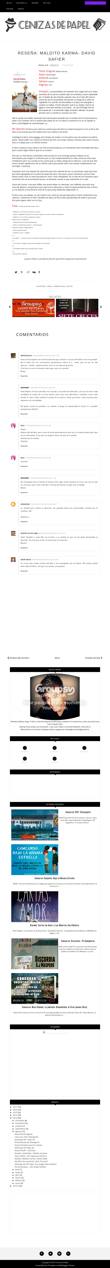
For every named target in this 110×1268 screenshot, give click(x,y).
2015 (15, 1112)
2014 (15, 1115)
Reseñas (70, 286)
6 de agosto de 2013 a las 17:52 (46, 355)
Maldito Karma (60, 286)
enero (17, 1183)
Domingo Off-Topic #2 (24, 1147)
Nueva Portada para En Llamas (28, 1145)
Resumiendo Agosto (23, 1134)
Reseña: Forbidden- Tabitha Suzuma (31, 1153)
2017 (15, 1107)
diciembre (19, 1120)
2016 (15, 1109)
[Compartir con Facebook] (38, 272)
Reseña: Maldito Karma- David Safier (31, 1158)
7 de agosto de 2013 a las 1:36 (38, 458)
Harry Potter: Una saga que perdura (31, 1156)
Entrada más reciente (19, 657)
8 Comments (67, 65)
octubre (18, 1126)
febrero (18, 1180)
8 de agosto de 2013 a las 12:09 (45, 559)
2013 (15, 1118)
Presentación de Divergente (27, 1142)
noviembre (20, 1123)
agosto (18, 1131)
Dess (23, 425)
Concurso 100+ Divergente (26, 1137)
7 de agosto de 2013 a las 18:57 (44, 504)
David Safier (41, 286)
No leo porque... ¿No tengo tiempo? (30, 1167)
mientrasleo (26, 355)
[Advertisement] (55, 636)
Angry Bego (26, 559)
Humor (50, 286)
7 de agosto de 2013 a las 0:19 (42, 388)
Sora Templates (50, 1265)
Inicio (57, 657)
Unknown (25, 504)
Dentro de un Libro (29, 533)
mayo (17, 1172)
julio (17, 1169)
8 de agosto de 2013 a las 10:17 (52, 533)
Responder (24, 376)
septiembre (20, 1128)
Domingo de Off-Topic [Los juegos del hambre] (35, 1164)
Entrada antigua (92, 657)
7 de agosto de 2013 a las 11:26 (43, 478)
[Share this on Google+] (20, 272)
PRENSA (21, 9)
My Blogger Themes (67, 1265)
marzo (18, 1177)
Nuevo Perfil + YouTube (25, 1150)
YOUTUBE (9, 9)
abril (17, 1175)
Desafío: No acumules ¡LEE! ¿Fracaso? (31, 1161)
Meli (34, 132)
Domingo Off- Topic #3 (25, 1139)
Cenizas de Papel (61, 1262)
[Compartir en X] (14, 272)
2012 (15, 1186)
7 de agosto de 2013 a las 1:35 (38, 425)
